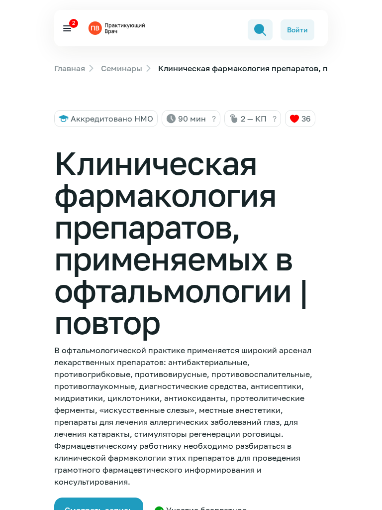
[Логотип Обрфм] (118, 28)
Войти (297, 29)
